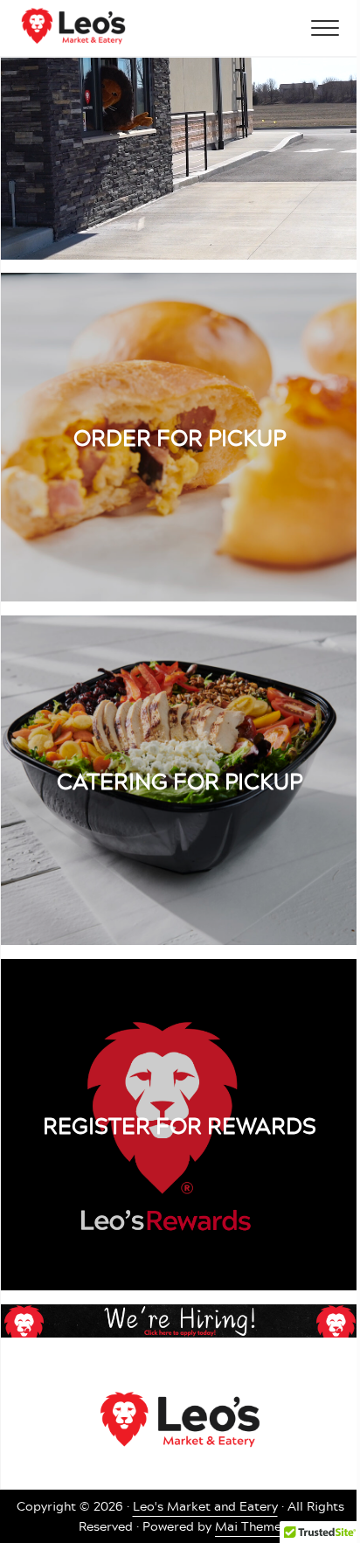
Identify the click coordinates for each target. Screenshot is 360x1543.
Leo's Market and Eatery (205, 1506)
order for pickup (179, 437)
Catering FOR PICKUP (179, 780)
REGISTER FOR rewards (179, 1125)
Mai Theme (248, 1526)
